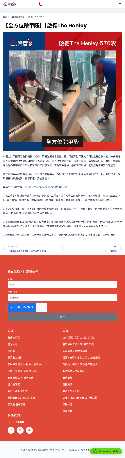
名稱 (10, 279)
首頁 (5, 16)
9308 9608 (16, 422)
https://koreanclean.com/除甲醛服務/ (46, 187)
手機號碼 (12, 292)
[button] (120, 4)
